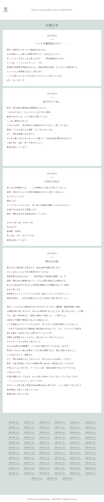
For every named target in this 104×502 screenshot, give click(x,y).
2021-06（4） (45, 473)
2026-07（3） (29, 422)
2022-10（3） (75, 458)
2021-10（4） (75, 468)
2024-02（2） (14, 448)
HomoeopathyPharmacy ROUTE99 (52, 10)
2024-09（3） (90, 437)
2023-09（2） (90, 448)
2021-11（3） (60, 468)
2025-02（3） (14, 437)
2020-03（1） (67, 478)
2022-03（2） (90, 463)
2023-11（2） (60, 448)
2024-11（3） (60, 437)
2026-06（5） (45, 422)
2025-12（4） (45, 427)
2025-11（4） (60, 427)
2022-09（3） (90, 458)
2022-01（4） (29, 468)
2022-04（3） (75, 463)
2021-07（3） (29, 473)
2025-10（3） (75, 427)
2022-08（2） (14, 463)
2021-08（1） (14, 473)
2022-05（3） (60, 463)
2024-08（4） (14, 443)
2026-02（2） (14, 427)
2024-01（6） (29, 448)
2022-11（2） (60, 458)
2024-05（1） (60, 443)
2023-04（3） (75, 453)
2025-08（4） (14, 432)
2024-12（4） (45, 437)
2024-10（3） (75, 437)
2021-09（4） (90, 468)
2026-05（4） (60, 422)
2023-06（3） (45, 453)
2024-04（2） (75, 443)
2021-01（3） (52, 478)
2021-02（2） (37, 478)
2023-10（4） (75, 448)
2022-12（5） (45, 458)
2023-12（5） (45, 448)
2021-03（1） (90, 473)
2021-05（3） (60, 473)
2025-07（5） (29, 432)
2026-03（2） (90, 422)
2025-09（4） (90, 427)
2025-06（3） (45, 432)
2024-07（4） (29, 443)
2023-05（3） (60, 453)
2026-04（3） (75, 422)
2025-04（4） (75, 432)
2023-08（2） (14, 453)
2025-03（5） (90, 432)
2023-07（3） (29, 453)
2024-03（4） (90, 443)
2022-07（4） (29, 463)
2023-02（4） (14, 458)
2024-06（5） (45, 443)
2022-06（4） (45, 463)
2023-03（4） (90, 453)
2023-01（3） (29, 458)
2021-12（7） (45, 468)
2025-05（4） (60, 432)
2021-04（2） (75, 473)
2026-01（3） (29, 427)
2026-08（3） (14, 422)
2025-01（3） (29, 437)
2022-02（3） (14, 468)
